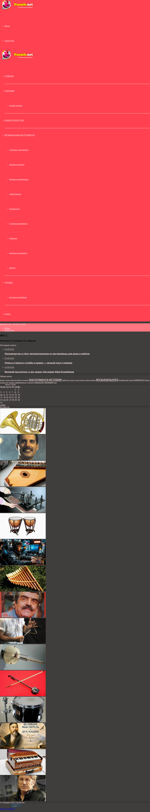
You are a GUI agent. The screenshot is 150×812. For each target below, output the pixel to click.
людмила (87, 380)
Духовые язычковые (18, 253)
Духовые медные (16, 165)
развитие (11, 382)
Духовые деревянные (18, 179)
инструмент (24, 380)
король (72, 380)
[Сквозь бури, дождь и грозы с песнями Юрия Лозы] (23, 800)
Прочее (9, 283)
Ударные (13, 238)
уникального (39, 383)
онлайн (131, 380)
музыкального (107, 379)
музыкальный (123, 380)
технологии (30, 382)
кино (68, 380)
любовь (82, 380)
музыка (93, 380)
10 (1, 395)
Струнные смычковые (19, 150)
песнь (147, 380)
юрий (55, 382)
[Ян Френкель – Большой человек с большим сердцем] (23, 617)
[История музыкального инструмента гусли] (23, 486)
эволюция (48, 383)
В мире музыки (15, 106)
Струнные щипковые (18, 224)
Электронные (15, 194)
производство (4, 382)
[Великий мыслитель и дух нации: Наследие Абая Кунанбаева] (23, 748)
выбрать (2, 380)
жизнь (19, 380)
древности (13, 380)
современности (20, 383)
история (55, 379)
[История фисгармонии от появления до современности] (23, 774)
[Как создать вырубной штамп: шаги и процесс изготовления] (23, 512)
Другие (12, 268)
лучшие (77, 380)
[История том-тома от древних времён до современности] (23, 722)
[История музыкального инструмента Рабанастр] (23, 696)
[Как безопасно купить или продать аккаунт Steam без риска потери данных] (23, 564)
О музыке (9, 91)
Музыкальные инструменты (20, 135)
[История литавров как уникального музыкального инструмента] (23, 538)
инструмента (39, 379)
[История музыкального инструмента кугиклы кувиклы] (23, 591)
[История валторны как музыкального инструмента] (23, 433)
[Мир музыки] (17, 9)
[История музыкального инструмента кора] (23, 669)
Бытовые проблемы (18, 297)
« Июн (2, 405)
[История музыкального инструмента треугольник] (23, 643)
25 (4, 400)
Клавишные (14, 209)
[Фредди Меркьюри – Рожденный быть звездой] (23, 460)
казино (64, 380)
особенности (139, 380)
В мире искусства (14, 120)
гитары (8, 380)
